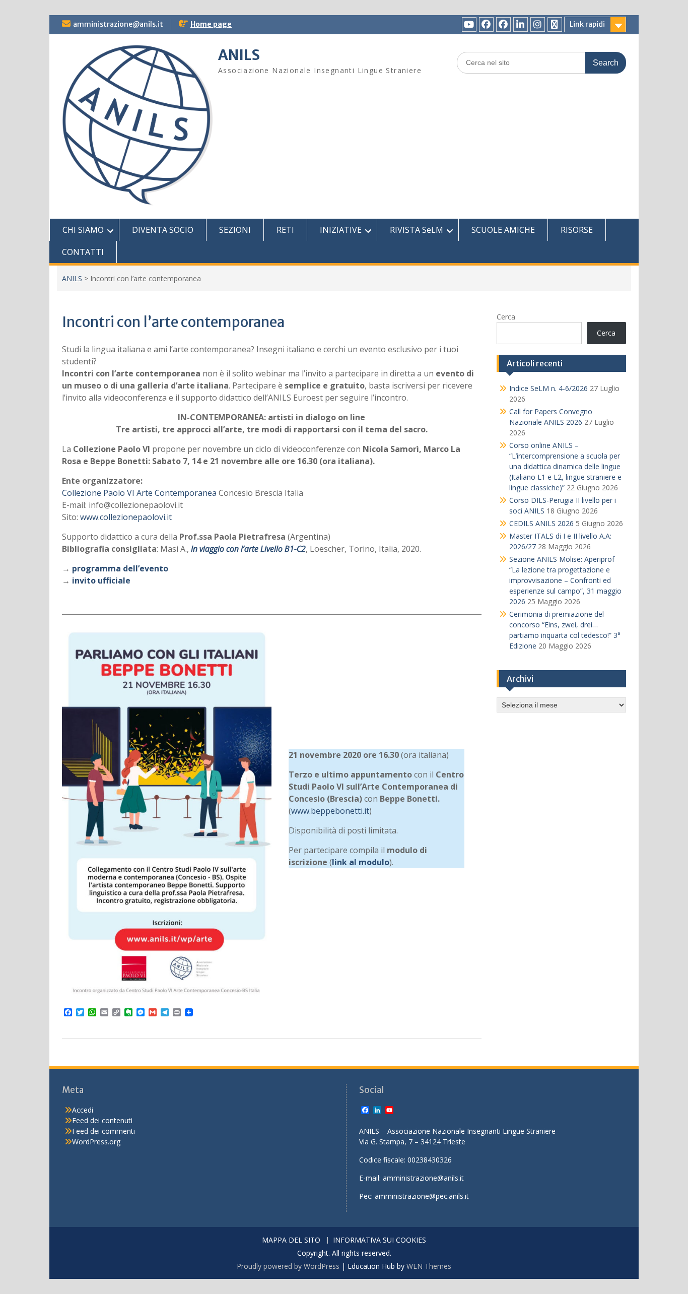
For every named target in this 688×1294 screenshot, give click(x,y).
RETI (285, 229)
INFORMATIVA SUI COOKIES (379, 1240)
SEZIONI (235, 229)
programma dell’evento (120, 568)
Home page (211, 24)
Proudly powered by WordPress (288, 1266)
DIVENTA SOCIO (162, 229)
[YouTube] (469, 24)
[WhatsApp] (554, 24)
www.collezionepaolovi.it (126, 517)
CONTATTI (83, 251)
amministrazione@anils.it (118, 24)
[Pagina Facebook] (486, 24)
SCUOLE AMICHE (503, 229)
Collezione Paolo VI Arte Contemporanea (139, 492)
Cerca (506, 316)
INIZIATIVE (341, 229)
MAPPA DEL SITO (291, 1240)
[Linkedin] (520, 24)
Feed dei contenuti (102, 1120)
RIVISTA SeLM (416, 229)
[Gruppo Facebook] (503, 24)
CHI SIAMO (83, 229)
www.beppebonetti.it (330, 810)
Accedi (82, 1110)
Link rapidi (587, 24)
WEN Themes (428, 1266)
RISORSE (577, 229)
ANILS (239, 55)
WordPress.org (96, 1141)
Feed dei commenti (103, 1131)
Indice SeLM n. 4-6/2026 (548, 388)
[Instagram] (537, 24)
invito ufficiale (101, 580)
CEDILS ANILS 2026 (541, 523)
